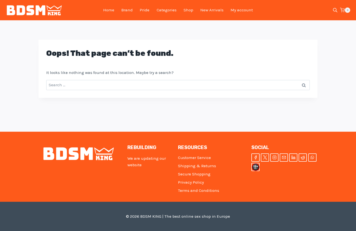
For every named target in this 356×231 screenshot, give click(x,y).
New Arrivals (212, 9)
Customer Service (194, 157)
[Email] (284, 157)
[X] (265, 157)
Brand (127, 9)
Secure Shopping (194, 174)
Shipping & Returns (197, 165)
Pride (144, 9)
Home (108, 9)
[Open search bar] (335, 10)
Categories (167, 9)
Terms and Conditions (198, 190)
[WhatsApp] (312, 157)
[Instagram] (274, 157)
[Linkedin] (293, 157)
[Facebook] (255, 157)
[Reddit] (303, 157)
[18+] (255, 167)
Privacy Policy (191, 182)
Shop (188, 9)
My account (242, 9)
